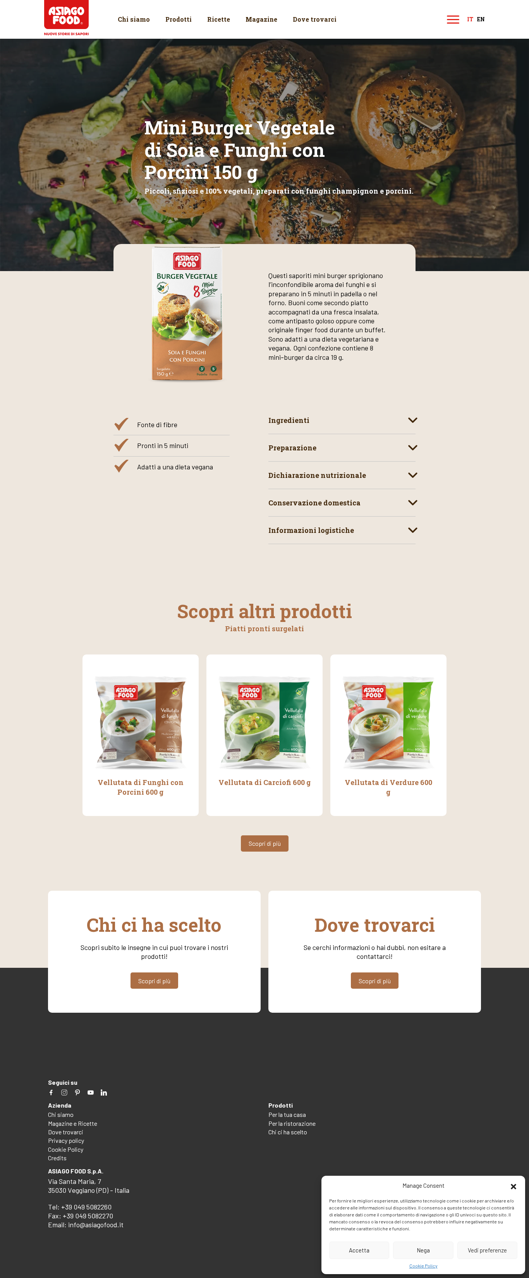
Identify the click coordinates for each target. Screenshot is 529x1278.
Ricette (218, 19)
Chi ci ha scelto (287, 1131)
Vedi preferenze (487, 1250)
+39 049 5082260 (86, 1206)
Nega (423, 1250)
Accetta (359, 1250)
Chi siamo (134, 19)
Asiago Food (66, 17)
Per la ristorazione (292, 1123)
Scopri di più (265, 843)
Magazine (261, 19)
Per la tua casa (287, 1114)
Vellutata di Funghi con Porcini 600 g (141, 787)
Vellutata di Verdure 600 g (388, 787)
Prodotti (178, 19)
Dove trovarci (315, 19)
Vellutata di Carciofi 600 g (264, 782)
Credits (57, 1157)
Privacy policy (66, 1140)
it (470, 19)
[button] (513, 1185)
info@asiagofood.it (96, 1224)
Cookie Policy (423, 1265)
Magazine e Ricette (72, 1123)
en (481, 19)
